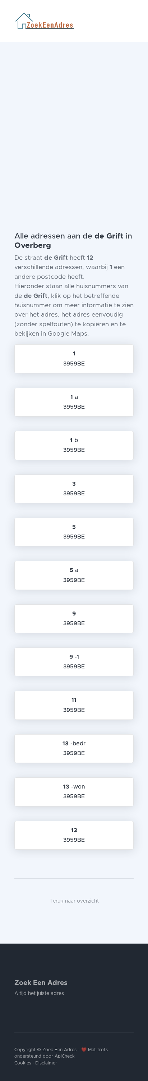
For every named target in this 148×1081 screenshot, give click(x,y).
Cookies (22, 1063)
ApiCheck (65, 1056)
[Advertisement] (74, 119)
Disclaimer (46, 1063)
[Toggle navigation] (131, 21)
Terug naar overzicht (74, 901)
